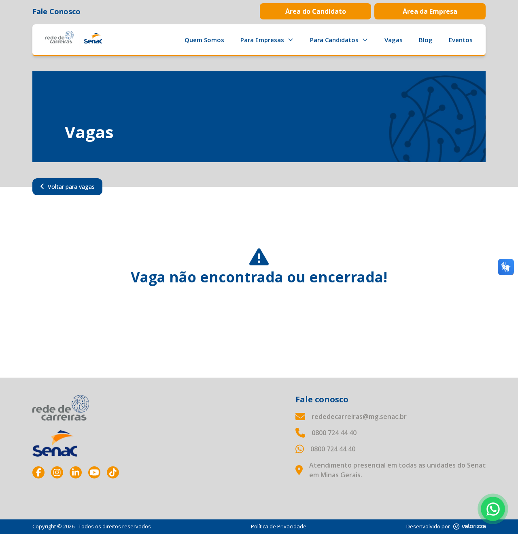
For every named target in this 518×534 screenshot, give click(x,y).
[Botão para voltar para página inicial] (73, 40)
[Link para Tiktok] (113, 472)
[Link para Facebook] (38, 472)
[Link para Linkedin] (76, 472)
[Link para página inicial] (60, 408)
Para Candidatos (334, 40)
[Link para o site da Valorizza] (469, 526)
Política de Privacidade (278, 526)
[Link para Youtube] (94, 472)
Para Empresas (262, 40)
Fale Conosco (56, 11)
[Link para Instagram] (57, 472)
